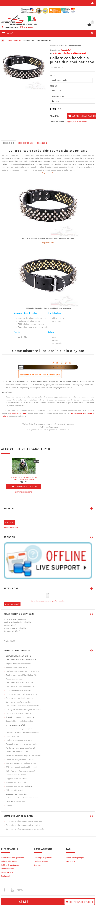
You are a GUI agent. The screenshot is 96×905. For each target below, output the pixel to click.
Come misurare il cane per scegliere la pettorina (24, 821)
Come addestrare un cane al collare (19, 682)
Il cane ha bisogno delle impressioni (19, 721)
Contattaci (28, 27)
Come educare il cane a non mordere (20, 686)
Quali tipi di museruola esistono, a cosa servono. (24, 671)
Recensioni (42, 143)
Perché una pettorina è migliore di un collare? (23, 755)
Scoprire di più (12, 604)
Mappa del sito (7, 872)
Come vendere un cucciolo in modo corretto (23, 705)
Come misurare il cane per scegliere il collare (23, 825)
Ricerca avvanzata (11, 527)
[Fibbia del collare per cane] (48, 275)
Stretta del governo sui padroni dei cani (21, 763)
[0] (89, 25)
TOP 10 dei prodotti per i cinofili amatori (21, 767)
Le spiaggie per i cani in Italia (16, 794)
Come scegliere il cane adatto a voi (19, 690)
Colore (53, 86)
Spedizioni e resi (25, 143)
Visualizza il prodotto (26, 486)
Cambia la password (41, 861)
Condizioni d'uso (7, 868)
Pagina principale (2, 40)
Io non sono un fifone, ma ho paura (19, 728)
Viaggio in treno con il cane (16, 782)
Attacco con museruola (14, 678)
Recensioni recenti (57, 121)
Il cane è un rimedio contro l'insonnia (20, 717)
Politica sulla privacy (9, 861)
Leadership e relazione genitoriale (19, 740)
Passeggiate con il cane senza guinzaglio (21, 744)
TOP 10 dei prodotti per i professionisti (20, 771)
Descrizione (8, 143)
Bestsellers (70, 861)
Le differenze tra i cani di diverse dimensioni (22, 732)
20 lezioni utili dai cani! (14, 790)
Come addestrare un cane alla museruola (21, 659)
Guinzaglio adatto (58, 96)
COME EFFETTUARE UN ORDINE (18, 656)
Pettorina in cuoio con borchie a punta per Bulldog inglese (23, 478)
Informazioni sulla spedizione (12, 857)
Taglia (53, 75)
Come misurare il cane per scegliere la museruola (25, 828)
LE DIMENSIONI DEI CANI (15, 801)
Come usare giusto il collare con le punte (21, 694)
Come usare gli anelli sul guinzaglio (19, 698)
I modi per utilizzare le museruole (18, 713)
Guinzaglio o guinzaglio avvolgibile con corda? (23, 709)
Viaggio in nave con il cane (16, 774)
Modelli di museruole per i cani (17, 667)
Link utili (9, 805)
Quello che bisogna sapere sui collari (20, 759)
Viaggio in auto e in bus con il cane (19, 786)
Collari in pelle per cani (14, 41)
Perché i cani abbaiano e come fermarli (20, 748)
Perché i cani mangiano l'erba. (17, 751)
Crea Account (39, 865)
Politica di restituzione (10, 865)
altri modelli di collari (18, 413)
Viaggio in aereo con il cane (16, 778)
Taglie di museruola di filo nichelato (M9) (21, 675)
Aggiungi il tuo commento (77, 121)
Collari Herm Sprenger (75, 857)
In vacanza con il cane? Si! (15, 725)
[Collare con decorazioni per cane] (48, 205)
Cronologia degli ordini (43, 857)
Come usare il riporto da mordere (18, 702)
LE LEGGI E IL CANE (13, 736)
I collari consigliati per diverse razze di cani (22, 797)
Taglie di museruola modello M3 (18, 663)
